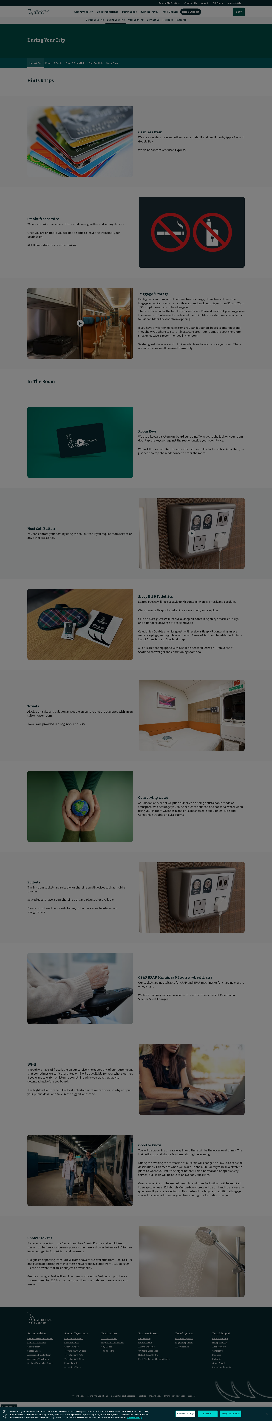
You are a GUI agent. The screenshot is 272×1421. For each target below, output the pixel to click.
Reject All (207, 1413)
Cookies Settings (185, 1413)
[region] (136, 1414)
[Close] (267, 1413)
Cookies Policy (134, 1417)
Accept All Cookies (231, 1413)
